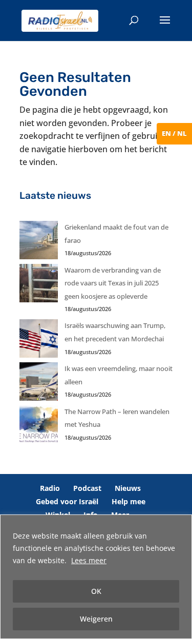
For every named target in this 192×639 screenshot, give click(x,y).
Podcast (87, 488)
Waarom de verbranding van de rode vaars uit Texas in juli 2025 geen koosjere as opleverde (113, 283)
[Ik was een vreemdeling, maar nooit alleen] (38, 383)
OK (96, 591)
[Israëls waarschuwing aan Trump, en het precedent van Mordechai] (38, 340)
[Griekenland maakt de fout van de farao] (38, 242)
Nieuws (128, 488)
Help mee (128, 501)
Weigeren (96, 619)
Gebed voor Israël (67, 501)
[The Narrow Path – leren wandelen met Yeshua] (38, 426)
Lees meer (88, 560)
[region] (96, 576)
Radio (50, 488)
